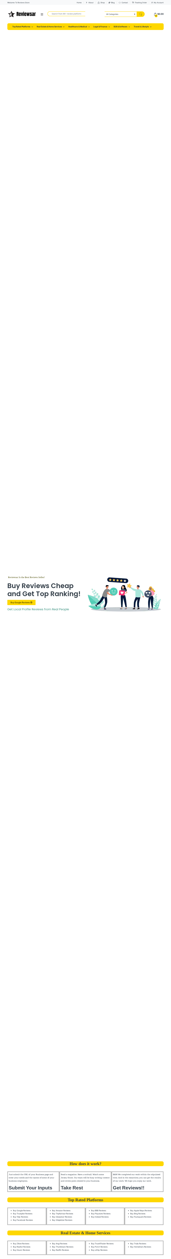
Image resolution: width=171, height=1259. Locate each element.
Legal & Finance (100, 26)
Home (79, 2)
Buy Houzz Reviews (21, 1250)
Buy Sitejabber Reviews (62, 1220)
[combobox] (66, 13)
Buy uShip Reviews (99, 1250)
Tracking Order (141, 2)
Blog (113, 2)
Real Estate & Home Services (49, 26)
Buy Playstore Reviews (100, 1213)
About (90, 2)
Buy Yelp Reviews (20, 1217)
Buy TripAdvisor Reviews (62, 1213)
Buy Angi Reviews (59, 1243)
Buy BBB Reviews (98, 1210)
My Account (159, 2)
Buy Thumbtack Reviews (62, 1247)
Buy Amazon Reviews (61, 1210)
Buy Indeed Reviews (99, 1217)
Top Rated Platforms (21, 26)
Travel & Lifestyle (141, 26)
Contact (125, 2)
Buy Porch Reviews (99, 1247)
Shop (102, 2)
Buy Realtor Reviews (21, 1247)
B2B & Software (120, 26)
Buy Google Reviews (21, 1210)
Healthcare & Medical (77, 26)
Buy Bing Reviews (137, 1213)
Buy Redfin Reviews (60, 1250)
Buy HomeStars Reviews (140, 1247)
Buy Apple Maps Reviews (141, 1210)
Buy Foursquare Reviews (140, 1217)
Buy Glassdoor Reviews (62, 1217)
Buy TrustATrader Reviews (102, 1243)
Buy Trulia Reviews (138, 1243)
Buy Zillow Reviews (21, 1243)
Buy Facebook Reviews (23, 1220)
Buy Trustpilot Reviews (22, 1213)
